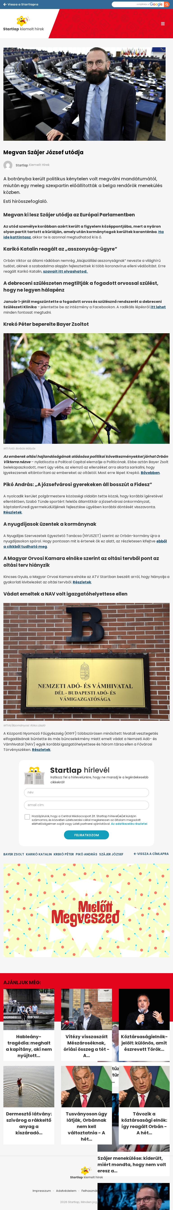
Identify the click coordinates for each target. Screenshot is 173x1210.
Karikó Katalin (39, 854)
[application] (86, 910)
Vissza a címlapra (153, 854)
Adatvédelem (66, 1191)
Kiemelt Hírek (39, 165)
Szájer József (111, 854)
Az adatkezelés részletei (129, 824)
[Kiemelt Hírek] (25, 23)
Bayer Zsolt (13, 854)
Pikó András (86, 854)
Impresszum (42, 1191)
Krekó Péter (64, 854)
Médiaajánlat (130, 1191)
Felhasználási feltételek (99, 1191)
